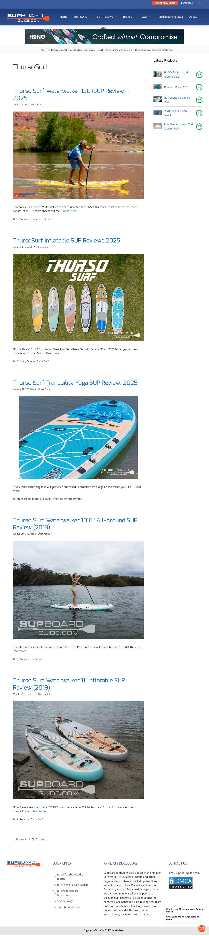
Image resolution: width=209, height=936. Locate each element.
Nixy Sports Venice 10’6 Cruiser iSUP (178, 126)
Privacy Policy (64, 901)
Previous (20, 839)
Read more (70, 211)
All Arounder (23, 219)
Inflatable (58, 499)
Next (44, 839)
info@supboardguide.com (184, 873)
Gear (145, 16)
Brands (127, 16)
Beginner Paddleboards (28, 499)
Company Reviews (26, 361)
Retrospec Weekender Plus (177, 99)
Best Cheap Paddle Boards (72, 885)
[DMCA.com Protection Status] (181, 888)
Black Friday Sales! (165, 3)
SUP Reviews (105, 16)
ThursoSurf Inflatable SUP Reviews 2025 (66, 241)
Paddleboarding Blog (170, 16)
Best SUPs (80, 16)
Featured (35, 219)
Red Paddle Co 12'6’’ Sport (176, 113)
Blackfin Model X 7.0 (176, 87)
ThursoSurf (47, 219)
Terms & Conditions (68, 907)
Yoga (79, 499)
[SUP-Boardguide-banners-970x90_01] (104, 43)
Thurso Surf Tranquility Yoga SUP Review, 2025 (75, 383)
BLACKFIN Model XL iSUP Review (176, 74)
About (193, 16)
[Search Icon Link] (200, 3)
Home (63, 16)
